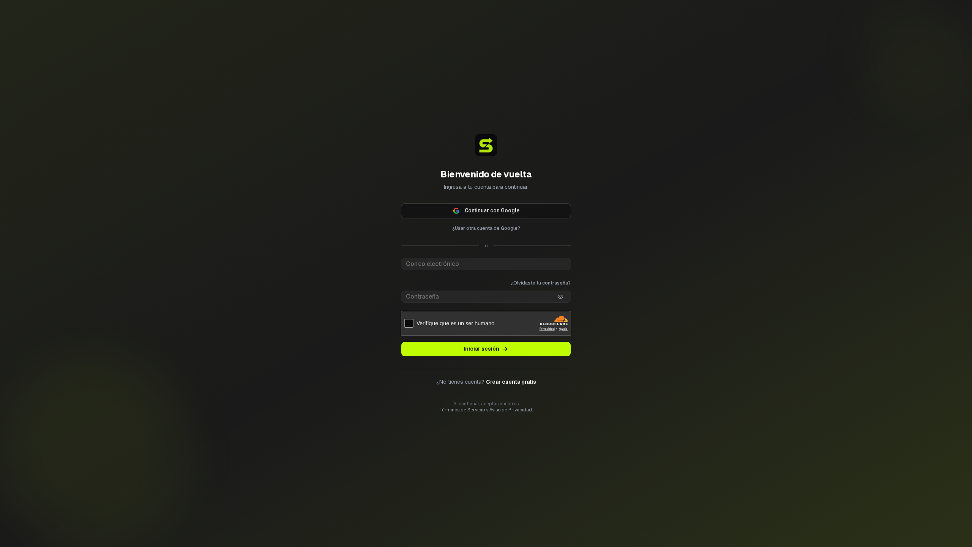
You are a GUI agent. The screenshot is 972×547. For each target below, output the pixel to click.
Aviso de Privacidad (510, 410)
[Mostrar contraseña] (560, 297)
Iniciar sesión (481, 348)
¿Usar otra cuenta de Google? (486, 228)
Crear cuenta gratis (511, 381)
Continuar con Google (492, 210)
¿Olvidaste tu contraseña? (541, 283)
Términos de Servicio (462, 410)
